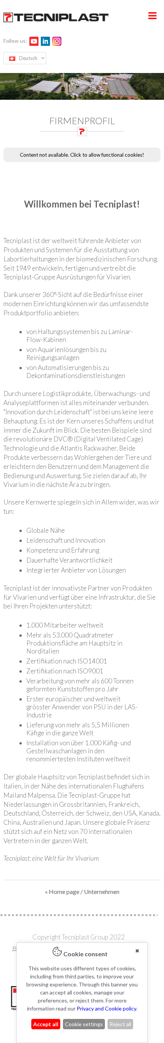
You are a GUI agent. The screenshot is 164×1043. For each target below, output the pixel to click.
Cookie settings (84, 1024)
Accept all (45, 1024)
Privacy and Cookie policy (106, 1008)
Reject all (120, 1024)
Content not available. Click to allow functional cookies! (82, 155)
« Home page (62, 891)
